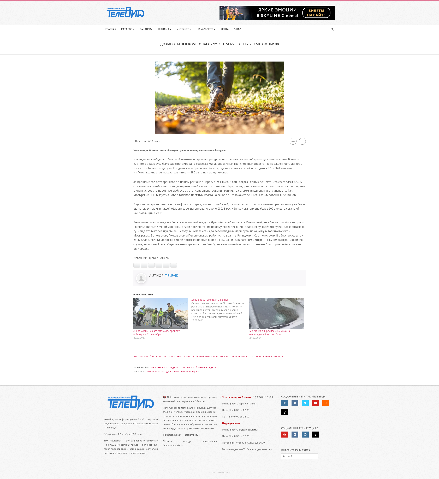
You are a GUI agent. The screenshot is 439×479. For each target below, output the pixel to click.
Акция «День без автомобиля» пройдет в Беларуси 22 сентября (156, 332)
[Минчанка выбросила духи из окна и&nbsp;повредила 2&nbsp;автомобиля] (276, 313)
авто (189, 356)
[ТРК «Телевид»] (131, 403)
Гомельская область (240, 356)
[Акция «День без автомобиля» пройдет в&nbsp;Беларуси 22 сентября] (160, 313)
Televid (172, 275)
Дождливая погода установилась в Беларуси (173, 371)
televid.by (109, 419)
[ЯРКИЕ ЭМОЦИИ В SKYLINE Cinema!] (277, 6)
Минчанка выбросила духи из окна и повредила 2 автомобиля (269, 332)
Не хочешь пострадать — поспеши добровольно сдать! (183, 367)
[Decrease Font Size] (302, 141)
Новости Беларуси (262, 356)
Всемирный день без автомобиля (210, 356)
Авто (158, 356)
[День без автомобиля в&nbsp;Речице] (220, 310)
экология (278, 356)
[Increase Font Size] (293, 141)
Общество (167, 356)
